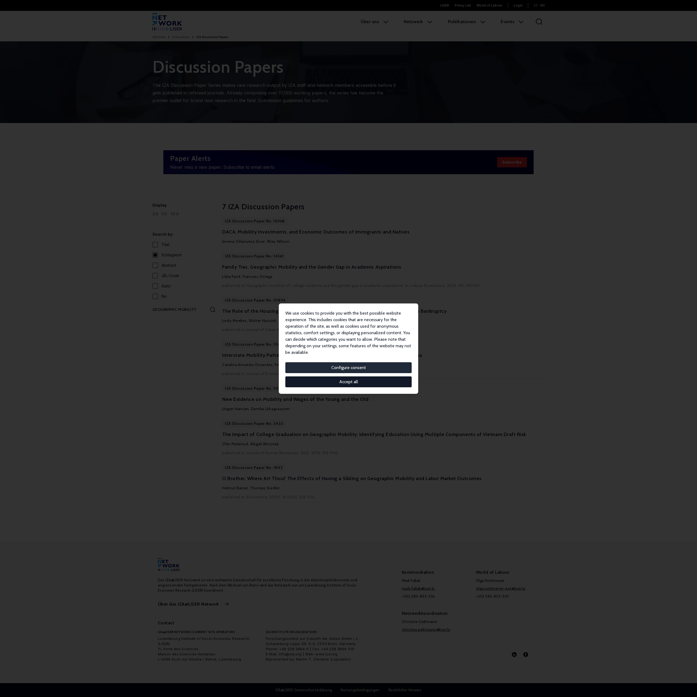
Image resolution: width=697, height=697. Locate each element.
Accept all (348, 381)
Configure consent (348, 367)
